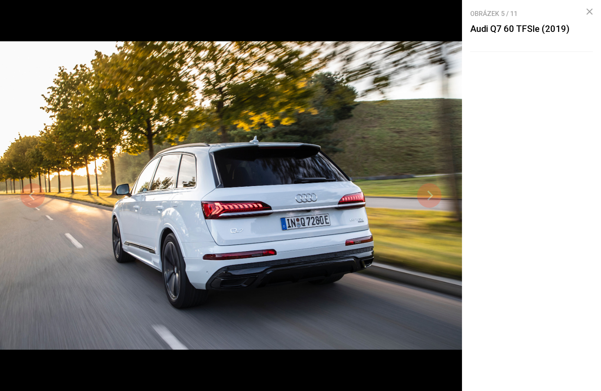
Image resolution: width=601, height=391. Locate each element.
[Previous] (32, 195)
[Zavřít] (589, 12)
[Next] (429, 195)
